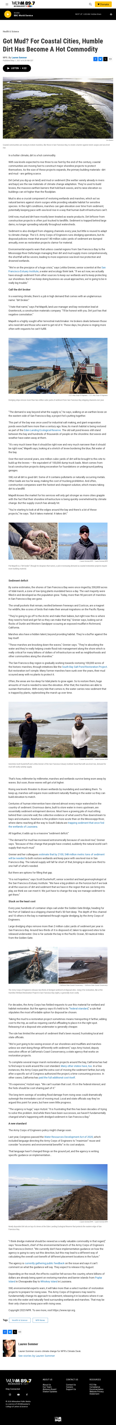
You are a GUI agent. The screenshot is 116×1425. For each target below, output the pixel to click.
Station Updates (50, 1392)
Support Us (71, 1389)
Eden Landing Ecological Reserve (42, 430)
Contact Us (71, 1385)
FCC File (93, 1385)
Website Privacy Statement (97, 1393)
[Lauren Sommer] (9, 1348)
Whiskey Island (48, 1281)
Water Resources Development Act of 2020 (68, 1136)
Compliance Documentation (96, 1388)
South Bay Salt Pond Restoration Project (84, 666)
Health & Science (11, 31)
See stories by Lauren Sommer (36, 1355)
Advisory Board (49, 1389)
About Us (47, 1385)
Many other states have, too (76, 1066)
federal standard (79, 1008)
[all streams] (112, 14)
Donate (104, 4)
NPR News (40, 1320)
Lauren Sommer (19, 57)
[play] (8, 14)
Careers (69, 1387)
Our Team (47, 1387)
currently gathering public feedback (45, 1263)
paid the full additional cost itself (57, 1077)
